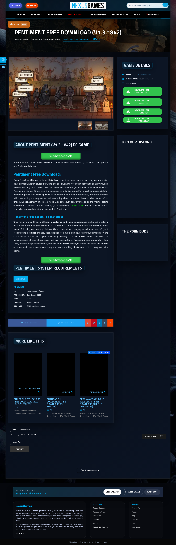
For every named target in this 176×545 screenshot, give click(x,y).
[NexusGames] (88, 5)
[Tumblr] (104, 323)
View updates (112, 492)
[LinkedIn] (99, 323)
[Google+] (88, 323)
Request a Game (99, 512)
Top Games (153, 14)
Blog (133, 516)
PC (18, 407)
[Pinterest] (94, 323)
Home (22, 14)
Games (36, 14)
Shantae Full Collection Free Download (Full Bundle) (56, 402)
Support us (152, 492)
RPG (38, 388)
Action (92, 392)
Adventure (27, 388)
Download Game (62, 155)
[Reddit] (110, 323)
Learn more (21, 534)
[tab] (3, 60)
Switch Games (75, 14)
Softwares (97, 516)
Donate (96, 519)
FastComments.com (90, 470)
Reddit (95, 523)
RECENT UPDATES (120, 14)
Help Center (136, 527)
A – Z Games (56, 14)
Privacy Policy (137, 508)
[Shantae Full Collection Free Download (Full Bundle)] (61, 374)
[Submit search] (165, 5)
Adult (20, 388)
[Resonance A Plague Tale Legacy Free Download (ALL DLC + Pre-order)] (94, 374)
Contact (135, 519)
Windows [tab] (20, 279)
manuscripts (77, 205)
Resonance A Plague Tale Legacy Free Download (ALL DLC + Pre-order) (92, 402)
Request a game (132, 492)
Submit (20, 449)
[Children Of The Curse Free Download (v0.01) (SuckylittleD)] (28, 374)
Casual (33, 388)
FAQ (136, 14)
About (134, 512)
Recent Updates (99, 508)
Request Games (98, 14)
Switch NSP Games (100, 527)
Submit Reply (152, 436)
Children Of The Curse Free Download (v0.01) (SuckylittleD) (27, 401)
